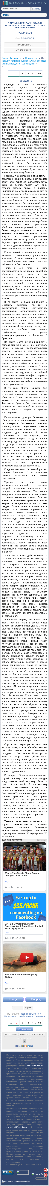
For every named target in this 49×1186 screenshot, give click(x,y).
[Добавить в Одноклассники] (25, 1046)
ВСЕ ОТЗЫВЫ (11, 1035)
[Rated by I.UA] (23, 1174)
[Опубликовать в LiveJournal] (20, 1046)
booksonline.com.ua (35, 1066)
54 (39, 73)
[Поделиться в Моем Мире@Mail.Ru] (23, 1046)
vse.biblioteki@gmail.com (16, 1127)
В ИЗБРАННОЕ (37, 1035)
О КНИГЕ (24, 1035)
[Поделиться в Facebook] (17, 1046)
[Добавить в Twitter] (28, 1046)
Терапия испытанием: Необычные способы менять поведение (24, 1015)
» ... (34, 73)
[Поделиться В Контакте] (31, 1046)
